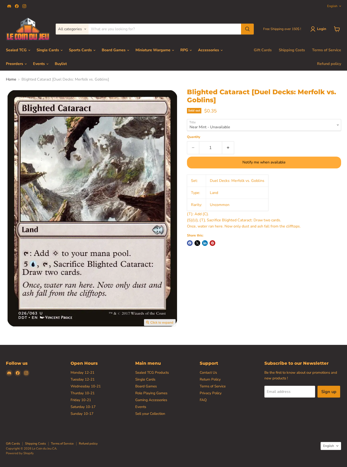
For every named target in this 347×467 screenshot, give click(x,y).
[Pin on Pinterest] (212, 243)
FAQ (203, 400)
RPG (184, 50)
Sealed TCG (17, 50)
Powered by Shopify (20, 453)
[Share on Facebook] (190, 243)
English (332, 6)
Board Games (114, 50)
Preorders (15, 63)
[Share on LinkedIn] (205, 243)
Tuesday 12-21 (83, 379)
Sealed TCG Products (152, 372)
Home (11, 79)
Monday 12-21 (82, 372)
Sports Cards (81, 50)
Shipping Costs (292, 50)
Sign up (328, 391)
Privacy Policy (211, 393)
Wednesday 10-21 (86, 386)
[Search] (247, 29)
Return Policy (210, 379)
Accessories (209, 50)
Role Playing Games (151, 393)
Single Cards (48, 50)
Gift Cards (263, 50)
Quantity (193, 137)
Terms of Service (326, 50)
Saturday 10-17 (83, 406)
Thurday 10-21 (83, 393)
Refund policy (329, 63)
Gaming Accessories (151, 400)
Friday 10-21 (81, 400)
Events (39, 63)
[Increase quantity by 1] (228, 147)
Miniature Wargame (153, 50)
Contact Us (208, 372)
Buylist (61, 63)
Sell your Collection (150, 413)
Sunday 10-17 (82, 413)
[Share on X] (197, 243)
